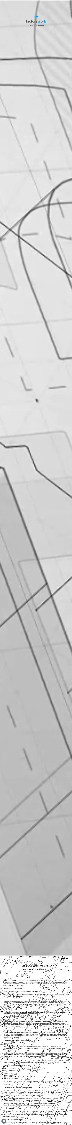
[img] (36, 478)
